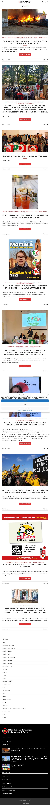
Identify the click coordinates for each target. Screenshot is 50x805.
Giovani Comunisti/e (8, 681)
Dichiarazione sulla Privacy (27, 410)
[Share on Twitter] (44, 59)
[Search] (47, 2)
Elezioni (5, 672)
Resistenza (5, 705)
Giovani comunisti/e (7, 793)
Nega (25, 404)
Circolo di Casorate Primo (9, 648)
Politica (4, 702)
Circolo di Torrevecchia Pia (9, 657)
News (4, 696)
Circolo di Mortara (7, 651)
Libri (4, 687)
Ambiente (5, 639)
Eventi (4, 675)
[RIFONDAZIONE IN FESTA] (6, 767)
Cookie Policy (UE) (6, 741)
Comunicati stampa (7, 666)
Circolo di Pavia (6, 654)
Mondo (4, 693)
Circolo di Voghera (7, 663)
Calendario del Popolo (8, 645)
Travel (4, 714)
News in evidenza (7, 699)
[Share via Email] (47, 59)
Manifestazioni (6, 690)
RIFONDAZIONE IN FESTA (17, 765)
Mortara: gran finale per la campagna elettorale (25, 156)
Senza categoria (7, 711)
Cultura (5, 669)
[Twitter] (43, 2)
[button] (48, 394)
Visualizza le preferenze (25, 408)
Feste (4, 678)
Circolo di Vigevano (7, 660)
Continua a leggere (25, 54)
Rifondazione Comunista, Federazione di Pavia (14, 708)
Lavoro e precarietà (7, 684)
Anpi (4, 642)
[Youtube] (45, 2)
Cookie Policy (19, 410)
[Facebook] (42, 2)
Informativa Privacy (6, 738)
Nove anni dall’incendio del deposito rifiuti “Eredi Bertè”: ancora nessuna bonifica (28, 749)
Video (4, 717)
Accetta (25, 400)
